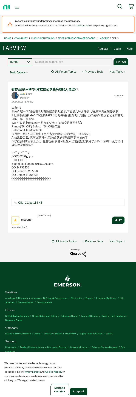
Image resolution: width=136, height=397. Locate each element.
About (37, 333)
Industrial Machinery (106, 298)
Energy (89, 298)
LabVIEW (104, 38)
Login (117, 48)
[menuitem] (119, 7)
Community (21, 38)
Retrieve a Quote (69, 315)
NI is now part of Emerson (18, 333)
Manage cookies (59, 389)
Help (130, 48)
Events (109, 333)
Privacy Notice (31, 371)
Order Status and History (44, 315)
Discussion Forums (43, 38)
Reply (118, 220)
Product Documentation (32, 347)
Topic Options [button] (18, 72)
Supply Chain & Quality (91, 333)
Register (103, 48)
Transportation (44, 302)
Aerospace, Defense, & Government (49, 298)
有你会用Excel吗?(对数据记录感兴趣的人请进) (44, 89)
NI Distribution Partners (17, 315)
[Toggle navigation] (21, 7)
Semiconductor (25, 302)
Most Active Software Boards (76, 38)
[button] (15, 220)
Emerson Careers (53, 333)
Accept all (78, 391)
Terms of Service (89, 315)
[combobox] (72, 61)
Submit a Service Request (104, 347)
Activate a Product (79, 347)
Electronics (76, 298)
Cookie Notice (53, 371)
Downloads (10, 347)
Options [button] (118, 95)
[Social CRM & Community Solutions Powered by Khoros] (78, 252)
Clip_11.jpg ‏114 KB (30, 202)
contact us (83, 25)
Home (7, 38)
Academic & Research (16, 298)
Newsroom (70, 333)
